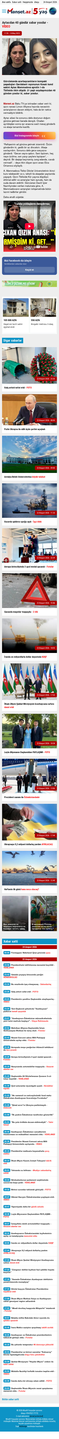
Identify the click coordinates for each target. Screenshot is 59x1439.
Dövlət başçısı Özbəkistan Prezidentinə (26, 1290)
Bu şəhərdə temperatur (29, 1344)
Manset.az (8, 103)
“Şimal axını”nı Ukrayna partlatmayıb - (25, 1106)
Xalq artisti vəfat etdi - (21, 991)
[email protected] (36, 1416)
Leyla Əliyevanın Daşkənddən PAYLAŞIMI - (27, 1215)
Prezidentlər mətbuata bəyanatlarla (26, 1152)
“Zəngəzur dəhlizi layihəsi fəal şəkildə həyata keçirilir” (28, 1270)
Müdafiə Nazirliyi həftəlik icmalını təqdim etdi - (29, 1372)
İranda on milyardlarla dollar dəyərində (29, 1243)
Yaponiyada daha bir (24, 1206)
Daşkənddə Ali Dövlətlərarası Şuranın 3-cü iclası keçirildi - (27, 1077)
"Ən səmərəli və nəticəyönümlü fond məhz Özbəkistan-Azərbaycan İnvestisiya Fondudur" (27, 1096)
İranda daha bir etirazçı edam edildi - (28, 1381)
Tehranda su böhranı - (27, 1171)
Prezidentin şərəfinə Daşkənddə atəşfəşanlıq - (29, 1000)
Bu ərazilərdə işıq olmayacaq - (27, 984)
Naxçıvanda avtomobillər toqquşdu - (28, 1067)
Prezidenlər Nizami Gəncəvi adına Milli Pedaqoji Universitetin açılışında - (25, 1142)
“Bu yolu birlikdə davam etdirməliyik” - (28, 1123)
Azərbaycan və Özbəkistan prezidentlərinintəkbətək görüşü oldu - (27, 1336)
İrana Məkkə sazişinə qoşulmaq (28, 1327)
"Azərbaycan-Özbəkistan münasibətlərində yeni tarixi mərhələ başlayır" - (27, 1019)
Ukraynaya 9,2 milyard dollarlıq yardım (25, 1251)
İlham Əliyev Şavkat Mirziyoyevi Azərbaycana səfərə (28, 1261)
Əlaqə (36, 2)
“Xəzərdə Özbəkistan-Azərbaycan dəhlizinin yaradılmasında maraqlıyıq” (28, 1280)
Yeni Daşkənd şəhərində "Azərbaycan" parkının (25, 1010)
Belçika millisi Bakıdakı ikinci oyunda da (26, 1319)
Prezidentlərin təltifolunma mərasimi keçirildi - (29, 966)
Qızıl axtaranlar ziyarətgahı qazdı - (28, 1087)
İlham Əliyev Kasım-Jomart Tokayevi (27, 1161)
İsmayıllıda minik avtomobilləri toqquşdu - (27, 1224)
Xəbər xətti (16, 2)
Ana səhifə (6, 2)
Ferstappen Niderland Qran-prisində (27, 952)
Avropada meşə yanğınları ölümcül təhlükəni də (28, 1048)
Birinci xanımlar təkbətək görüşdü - (27, 1189)
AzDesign (23, 1426)
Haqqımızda (28, 2)
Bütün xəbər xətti (10, 1399)
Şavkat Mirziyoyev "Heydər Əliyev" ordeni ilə (28, 1362)
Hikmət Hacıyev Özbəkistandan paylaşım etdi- (29, 1198)
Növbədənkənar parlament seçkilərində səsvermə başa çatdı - (25, 1181)
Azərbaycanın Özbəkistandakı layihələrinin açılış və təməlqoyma (27, 1234)
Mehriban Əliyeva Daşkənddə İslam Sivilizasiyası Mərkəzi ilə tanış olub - (24, 1029)
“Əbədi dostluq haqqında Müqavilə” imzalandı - (29, 1309)
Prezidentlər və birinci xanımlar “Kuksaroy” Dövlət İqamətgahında (27, 1353)
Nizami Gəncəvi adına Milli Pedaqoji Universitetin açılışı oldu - (24, 1038)
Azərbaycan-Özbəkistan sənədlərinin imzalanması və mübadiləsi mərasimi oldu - (29, 1133)
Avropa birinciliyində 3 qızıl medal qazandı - (27, 1058)
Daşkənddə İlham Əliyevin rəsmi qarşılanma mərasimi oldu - (28, 1389)
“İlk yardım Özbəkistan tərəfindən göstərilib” (29, 1114)
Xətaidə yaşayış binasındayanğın (23, 975)
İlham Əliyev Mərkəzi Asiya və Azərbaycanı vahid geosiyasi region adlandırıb (27, 1299)
